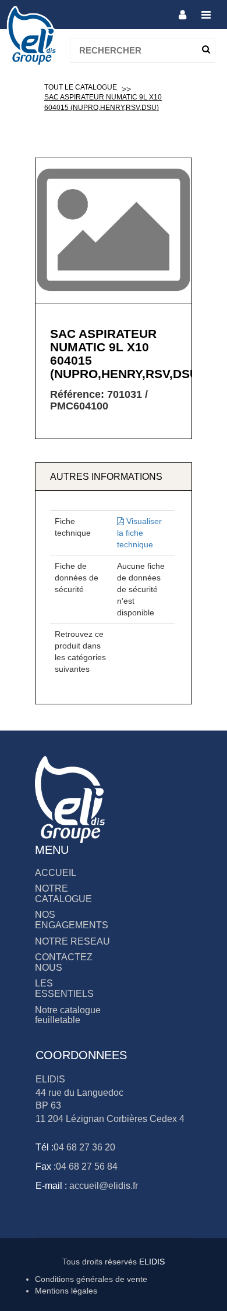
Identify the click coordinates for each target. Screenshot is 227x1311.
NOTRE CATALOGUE (63, 894)
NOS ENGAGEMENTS (71, 920)
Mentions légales (66, 1290)
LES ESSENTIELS (64, 988)
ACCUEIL (55, 873)
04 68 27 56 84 (87, 1166)
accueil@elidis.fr (102, 1186)
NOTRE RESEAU (72, 941)
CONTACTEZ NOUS (64, 962)
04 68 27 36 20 (84, 1147)
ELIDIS (152, 1261)
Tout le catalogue (80, 87)
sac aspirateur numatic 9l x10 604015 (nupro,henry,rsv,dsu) (103, 102)
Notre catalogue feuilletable (68, 1015)
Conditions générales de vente (91, 1279)
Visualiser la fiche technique (139, 532)
